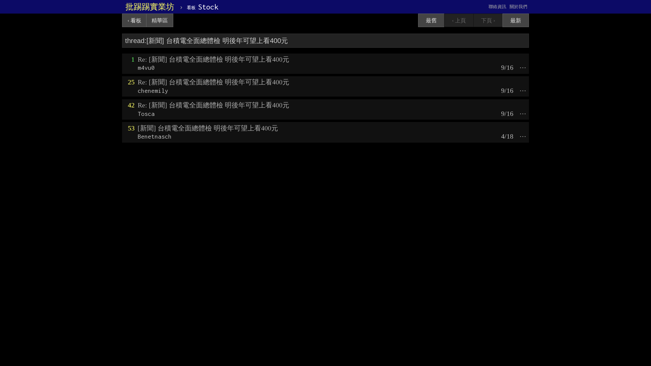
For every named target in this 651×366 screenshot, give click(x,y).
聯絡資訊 (497, 6)
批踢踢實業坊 (149, 6)
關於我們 (518, 6)
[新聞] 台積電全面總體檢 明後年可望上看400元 (208, 128)
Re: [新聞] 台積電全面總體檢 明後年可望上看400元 (213, 59)
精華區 (160, 20)
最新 (515, 20)
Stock (202, 6)
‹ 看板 (134, 20)
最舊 (431, 20)
